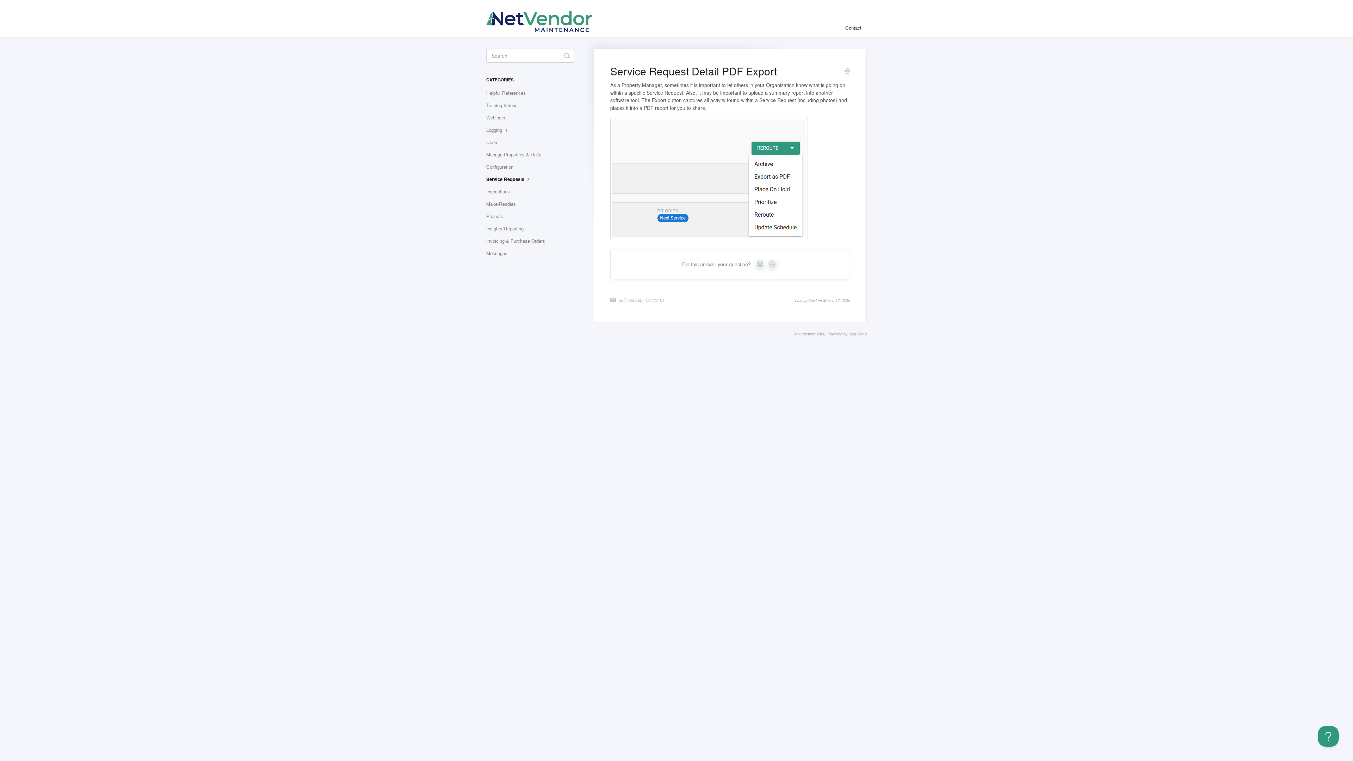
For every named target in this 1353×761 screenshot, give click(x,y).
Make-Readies (501, 203)
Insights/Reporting (505, 228)
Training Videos (502, 105)
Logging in (496, 129)
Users (492, 142)
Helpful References (506, 92)
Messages (496, 253)
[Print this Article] (847, 71)
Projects (494, 216)
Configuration (499, 166)
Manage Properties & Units (514, 154)
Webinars (495, 117)
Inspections (498, 191)
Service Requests (506, 179)
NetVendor (807, 333)
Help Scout (857, 333)
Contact (853, 27)
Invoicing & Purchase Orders (515, 240)
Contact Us (655, 300)
